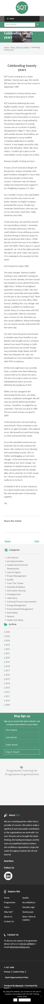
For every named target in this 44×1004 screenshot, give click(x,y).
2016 (7, 674)
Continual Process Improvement (21, 601)
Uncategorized (13, 594)
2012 (7, 692)
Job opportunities (15, 561)
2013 (7, 687)
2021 (7, 653)
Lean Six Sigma (14, 572)
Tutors (7, 907)
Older (36, 541)
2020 (7, 657)
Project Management (16, 576)
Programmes (9, 902)
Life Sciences (12, 557)
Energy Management (16, 605)
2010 (7, 700)
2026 (7, 632)
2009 (7, 704)
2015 (7, 679)
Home (6, 47)
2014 (7, 683)
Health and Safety (15, 620)
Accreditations (28, 902)
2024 (7, 640)
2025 (7, 636)
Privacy (7, 972)
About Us (8, 917)
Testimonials (27, 912)
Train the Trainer (15, 583)
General (10, 616)
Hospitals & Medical (16, 587)
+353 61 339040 (26, 944)
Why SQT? (8, 912)
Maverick (19, 985)
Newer (8, 541)
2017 (7, 670)
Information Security (16, 590)
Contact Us (9, 921)
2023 (7, 644)
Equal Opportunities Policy (16, 977)
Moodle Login (28, 907)
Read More (8, 861)
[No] (41, 996)
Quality (10, 579)
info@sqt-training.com (19, 947)
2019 (7, 662)
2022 (7, 649)
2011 (7, 696)
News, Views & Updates (20, 47)
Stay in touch (12, 751)
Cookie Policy (18, 972)
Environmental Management (20, 609)
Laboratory (12, 598)
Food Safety (12, 612)
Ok (15, 1000)
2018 (7, 666)
